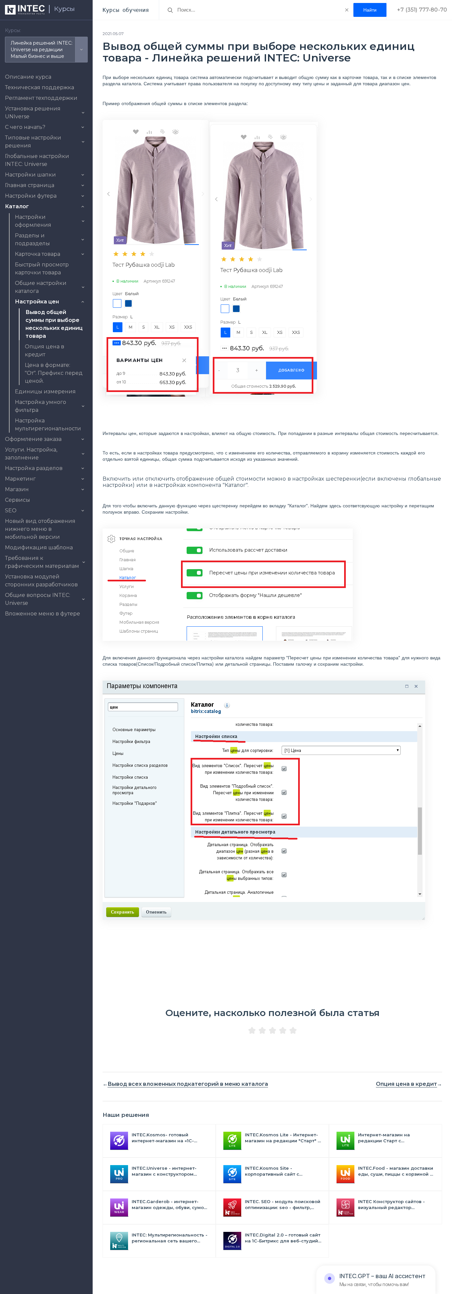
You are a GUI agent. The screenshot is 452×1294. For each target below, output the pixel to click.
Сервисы (17, 500)
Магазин (17, 489)
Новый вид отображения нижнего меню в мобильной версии (40, 529)
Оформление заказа (33, 439)
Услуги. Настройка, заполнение (31, 454)
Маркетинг (20, 479)
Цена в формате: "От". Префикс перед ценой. (54, 373)
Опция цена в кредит (406, 1084)
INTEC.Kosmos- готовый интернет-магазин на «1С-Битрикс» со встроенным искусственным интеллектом (167, 1138)
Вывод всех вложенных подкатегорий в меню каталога (188, 1084)
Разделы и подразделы (32, 239)
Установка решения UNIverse (33, 112)
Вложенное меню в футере (42, 613)
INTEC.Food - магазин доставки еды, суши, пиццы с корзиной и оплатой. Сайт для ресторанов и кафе (395, 1171)
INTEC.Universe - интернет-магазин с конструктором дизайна (164, 1171)
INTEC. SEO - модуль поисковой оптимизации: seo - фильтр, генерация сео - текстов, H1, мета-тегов (282, 1204)
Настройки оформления (33, 221)
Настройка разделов (34, 468)
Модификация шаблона (39, 547)
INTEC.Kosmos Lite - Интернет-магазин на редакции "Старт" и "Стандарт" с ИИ (283, 1138)
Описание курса (28, 77)
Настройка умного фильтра (40, 406)
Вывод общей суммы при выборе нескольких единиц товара (54, 324)
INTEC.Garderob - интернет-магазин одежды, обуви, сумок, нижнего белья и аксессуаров (169, 1204)
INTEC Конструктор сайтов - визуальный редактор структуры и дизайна (391, 1204)
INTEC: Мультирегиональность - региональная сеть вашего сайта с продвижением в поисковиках (169, 1238)
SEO (11, 510)
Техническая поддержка (39, 87)
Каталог (17, 206)
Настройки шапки (30, 175)
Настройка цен (37, 301)
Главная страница (29, 185)
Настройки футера (31, 196)
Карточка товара (37, 254)
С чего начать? (25, 127)
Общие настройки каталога (41, 287)
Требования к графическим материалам (42, 562)
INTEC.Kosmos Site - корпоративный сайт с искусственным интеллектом (280, 1171)
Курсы (64, 9)
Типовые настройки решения (33, 142)
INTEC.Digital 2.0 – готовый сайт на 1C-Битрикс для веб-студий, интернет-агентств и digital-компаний (282, 1238)
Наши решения (126, 1115)
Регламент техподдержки (41, 98)
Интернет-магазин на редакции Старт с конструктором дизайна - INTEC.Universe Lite (389, 1138)
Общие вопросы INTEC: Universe (37, 599)
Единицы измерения (45, 391)
